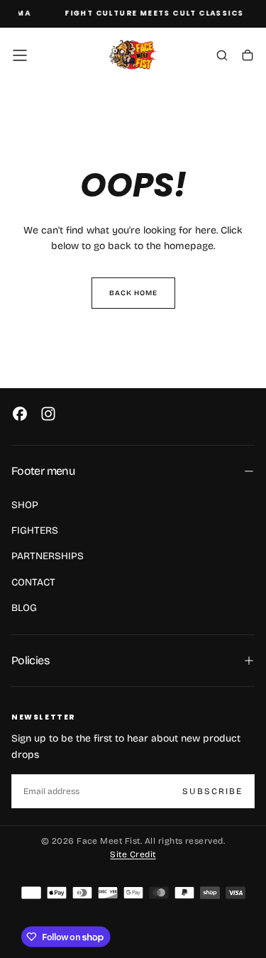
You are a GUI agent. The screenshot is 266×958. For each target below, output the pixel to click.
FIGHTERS (34, 530)
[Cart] (247, 57)
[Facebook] (19, 413)
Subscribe (212, 791)
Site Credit (132, 854)
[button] (19, 55)
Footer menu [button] (42, 471)
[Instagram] (48, 413)
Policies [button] (30, 660)
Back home (133, 293)
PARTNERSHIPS (47, 556)
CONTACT (33, 582)
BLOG (24, 608)
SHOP (24, 505)
